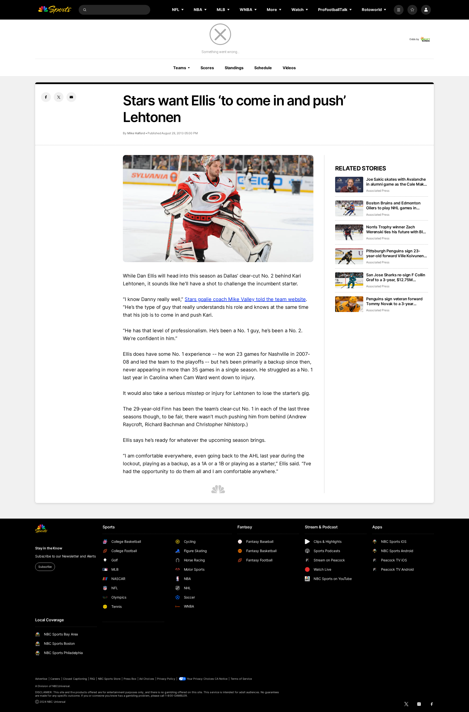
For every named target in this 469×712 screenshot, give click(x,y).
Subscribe (45, 566)
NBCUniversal (61, 686)
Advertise (41, 678)
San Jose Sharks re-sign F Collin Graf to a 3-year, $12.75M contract (395, 277)
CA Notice (221, 678)
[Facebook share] (46, 97)
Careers (55, 678)
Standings (234, 67)
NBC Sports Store (109, 678)
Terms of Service (241, 678)
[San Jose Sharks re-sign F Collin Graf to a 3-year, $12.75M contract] (349, 280)
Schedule (263, 67)
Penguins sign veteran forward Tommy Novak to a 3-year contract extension (394, 301)
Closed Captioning (75, 678)
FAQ (92, 678)
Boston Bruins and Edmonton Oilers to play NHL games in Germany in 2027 (393, 205)
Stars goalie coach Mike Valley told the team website (245, 299)
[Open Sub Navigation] (182, 9)
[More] (399, 10)
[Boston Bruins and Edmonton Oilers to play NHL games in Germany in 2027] (349, 208)
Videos (289, 67)
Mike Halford (136, 133)
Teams (179, 67)
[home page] (54, 9)
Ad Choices (146, 678)
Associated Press (377, 190)
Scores (207, 67)
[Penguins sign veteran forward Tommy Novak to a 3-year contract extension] (349, 304)
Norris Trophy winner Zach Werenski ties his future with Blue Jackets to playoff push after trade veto (396, 229)
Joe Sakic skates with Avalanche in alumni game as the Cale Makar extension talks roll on (396, 182)
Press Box (130, 678)
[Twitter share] (59, 97)
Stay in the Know (48, 548)
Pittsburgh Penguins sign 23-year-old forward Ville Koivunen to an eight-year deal (395, 253)
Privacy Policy (166, 678)
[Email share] (71, 97)
